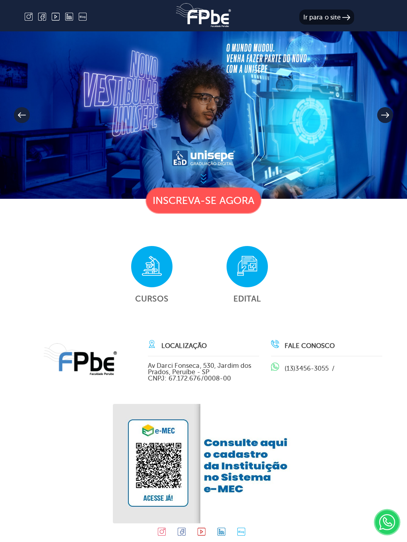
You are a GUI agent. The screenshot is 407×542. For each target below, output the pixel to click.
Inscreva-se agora (204, 200)
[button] (385, 115)
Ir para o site (323, 17)
